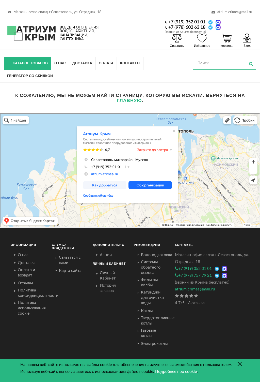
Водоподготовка (156, 255)
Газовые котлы (148, 333)
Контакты (130, 62)
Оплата (106, 62)
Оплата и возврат (26, 272)
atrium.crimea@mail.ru (234, 12)
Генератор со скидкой (30, 75)
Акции (106, 255)
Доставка (82, 62)
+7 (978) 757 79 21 (195, 275)
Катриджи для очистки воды (152, 297)
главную (129, 100)
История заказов (108, 288)
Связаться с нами (70, 260)
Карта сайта (70, 271)
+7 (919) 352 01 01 (186, 22)
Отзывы (25, 283)
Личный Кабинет (108, 275)
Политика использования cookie (32, 308)
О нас (60, 62)
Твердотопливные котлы (157, 320)
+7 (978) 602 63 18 (186, 27)
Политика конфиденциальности (38, 293)
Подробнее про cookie (176, 372)
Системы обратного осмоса (150, 267)
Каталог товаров (30, 62)
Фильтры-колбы (150, 282)
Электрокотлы (154, 344)
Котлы (147, 311)
